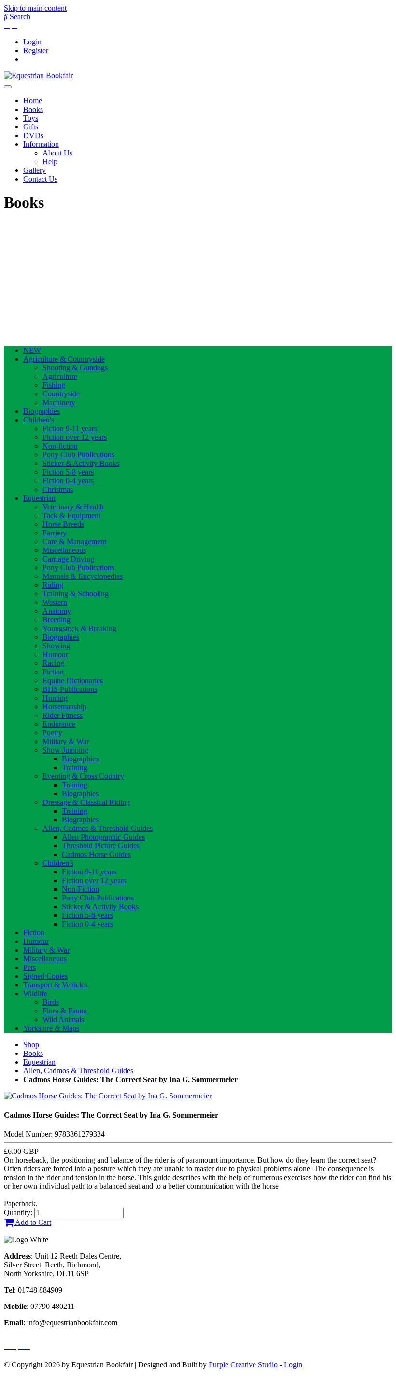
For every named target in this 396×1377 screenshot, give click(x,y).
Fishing (53, 385)
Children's (38, 420)
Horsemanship (64, 707)
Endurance (58, 724)
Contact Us (40, 179)
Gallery (34, 170)
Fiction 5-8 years (68, 472)
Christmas (57, 489)
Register (35, 50)
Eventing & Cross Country (83, 776)
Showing (56, 646)
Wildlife (35, 993)
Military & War (65, 741)
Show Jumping (65, 750)
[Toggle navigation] (8, 86)
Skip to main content (35, 8)
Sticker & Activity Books (80, 463)
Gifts (30, 127)
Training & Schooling (75, 594)
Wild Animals (63, 1019)
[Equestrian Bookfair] (38, 75)
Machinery (58, 402)
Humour (55, 654)
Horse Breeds (63, 524)
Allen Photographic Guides (103, 837)
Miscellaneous (64, 550)
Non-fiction (60, 446)
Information (41, 144)
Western (54, 602)
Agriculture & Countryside (64, 359)
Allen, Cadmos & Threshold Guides (97, 828)
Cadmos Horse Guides (96, 854)
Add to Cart (32, 1222)
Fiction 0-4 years (68, 481)
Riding (52, 585)
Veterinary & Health (73, 507)
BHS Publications (69, 689)
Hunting (55, 698)
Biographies (41, 411)
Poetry (52, 733)
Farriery (54, 533)
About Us (57, 153)
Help (49, 161)
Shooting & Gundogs (75, 368)
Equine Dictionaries (72, 680)
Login (32, 42)
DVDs (33, 135)
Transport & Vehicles (55, 985)
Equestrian (39, 498)
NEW (32, 350)
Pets (29, 967)
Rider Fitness (62, 715)
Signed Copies (45, 976)
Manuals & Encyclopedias (82, 576)
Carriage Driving (68, 559)
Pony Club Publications (78, 454)
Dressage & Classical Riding (86, 802)
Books (33, 109)
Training (74, 767)
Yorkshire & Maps (51, 1028)
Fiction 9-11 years (69, 428)
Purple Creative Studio (243, 1365)
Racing (53, 663)
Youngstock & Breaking (79, 628)
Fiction (53, 672)
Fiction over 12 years (74, 437)
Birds (50, 1002)
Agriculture (59, 376)
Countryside (61, 394)
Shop (31, 1044)
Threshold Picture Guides (101, 846)
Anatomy (56, 611)
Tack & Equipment (71, 515)
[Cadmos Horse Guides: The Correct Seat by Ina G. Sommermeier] (108, 1096)
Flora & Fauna (64, 1011)
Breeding (56, 620)
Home (32, 101)
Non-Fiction (80, 889)
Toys (30, 118)
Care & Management (74, 541)
